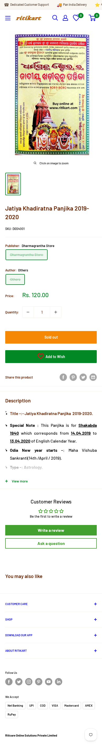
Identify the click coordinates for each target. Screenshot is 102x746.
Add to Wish (55, 356)
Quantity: (12, 312)
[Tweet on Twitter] (83, 377)
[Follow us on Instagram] (28, 681)
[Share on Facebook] (63, 377)
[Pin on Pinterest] (73, 377)
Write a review (51, 530)
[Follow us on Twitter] (18, 681)
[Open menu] (7, 18)
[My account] (65, 18)
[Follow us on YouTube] (48, 681)
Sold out (51, 337)
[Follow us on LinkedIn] (58, 681)
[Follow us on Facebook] (9, 681)
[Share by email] (93, 377)
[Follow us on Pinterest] (38, 681)
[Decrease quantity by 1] (27, 312)
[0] (76, 20)
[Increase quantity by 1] (55, 312)
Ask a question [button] (51, 543)
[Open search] (55, 18)
